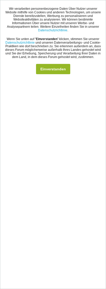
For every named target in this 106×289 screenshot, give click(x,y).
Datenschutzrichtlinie (52, 30)
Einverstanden (53, 69)
